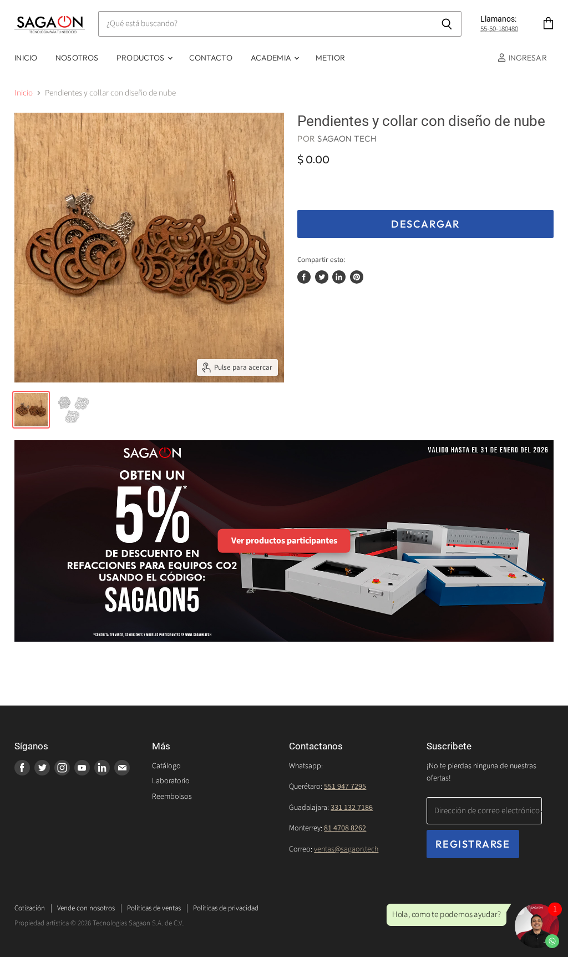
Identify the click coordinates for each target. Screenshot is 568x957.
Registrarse (472, 844)
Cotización (29, 908)
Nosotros (76, 58)
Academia (272, 58)
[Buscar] (447, 24)
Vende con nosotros (86, 908)
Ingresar (526, 58)
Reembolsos (172, 796)
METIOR (330, 58)
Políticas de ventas (154, 908)
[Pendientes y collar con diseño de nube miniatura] (31, 409)
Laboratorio (171, 781)
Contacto (210, 58)
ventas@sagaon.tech (346, 849)
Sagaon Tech (347, 138)
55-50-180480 (499, 29)
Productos (141, 58)
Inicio (25, 58)
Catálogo (166, 766)
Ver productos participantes (284, 541)
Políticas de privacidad (225, 908)
